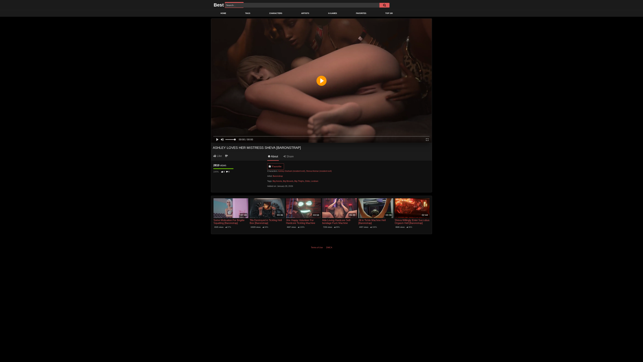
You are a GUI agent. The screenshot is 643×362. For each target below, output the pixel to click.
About (274, 156)
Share (290, 156)
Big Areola (277, 181)
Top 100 (389, 13)
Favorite (276, 166)
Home (223, 13)
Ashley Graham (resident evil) (291, 171)
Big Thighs (299, 181)
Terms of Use (317, 247)
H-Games (332, 13)
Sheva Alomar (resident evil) (319, 171)
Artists (305, 13)
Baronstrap (278, 176)
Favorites (361, 13)
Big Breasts (288, 181)
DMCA (329, 247)
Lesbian (314, 181)
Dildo (307, 181)
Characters (275, 13)
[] (384, 5)
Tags (247, 13)
